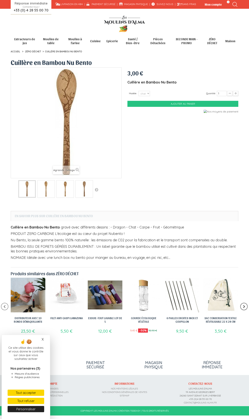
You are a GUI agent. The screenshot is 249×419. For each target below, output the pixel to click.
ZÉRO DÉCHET (212, 41)
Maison (230, 41)
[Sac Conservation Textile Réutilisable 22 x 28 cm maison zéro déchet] (220, 295)
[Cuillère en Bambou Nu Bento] (27, 189)
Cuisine (95, 41)
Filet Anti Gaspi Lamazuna (66, 318)
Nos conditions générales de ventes (124, 392)
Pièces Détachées (157, 41)
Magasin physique (136, 4)
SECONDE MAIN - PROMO (187, 41)
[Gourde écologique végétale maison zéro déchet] (143, 295)
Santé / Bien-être (132, 41)
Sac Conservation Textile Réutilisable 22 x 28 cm (220, 319)
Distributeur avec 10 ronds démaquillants (28, 319)
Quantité (210, 93)
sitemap (124, 395)
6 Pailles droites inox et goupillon (182, 319)
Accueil (15, 51)
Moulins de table (51, 41)
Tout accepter (26, 393)
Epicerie (112, 41)
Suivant (96, 189)
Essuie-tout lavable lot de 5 (105, 319)
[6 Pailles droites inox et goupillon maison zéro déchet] (182, 295)
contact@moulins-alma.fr (200, 402)
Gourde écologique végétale (143, 319)
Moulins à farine (75, 41)
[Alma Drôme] (124, 24)
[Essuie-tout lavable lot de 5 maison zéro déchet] (105, 295)
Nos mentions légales (124, 388)
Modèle (133, 93)
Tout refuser (26, 401)
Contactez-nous (200, 383)
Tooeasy (135, 410)
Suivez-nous (165, 4)
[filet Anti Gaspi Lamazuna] (66, 295)
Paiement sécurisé (103, 4)
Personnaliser (26, 409)
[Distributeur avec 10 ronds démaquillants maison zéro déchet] (28, 295)
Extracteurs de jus (24, 41)
